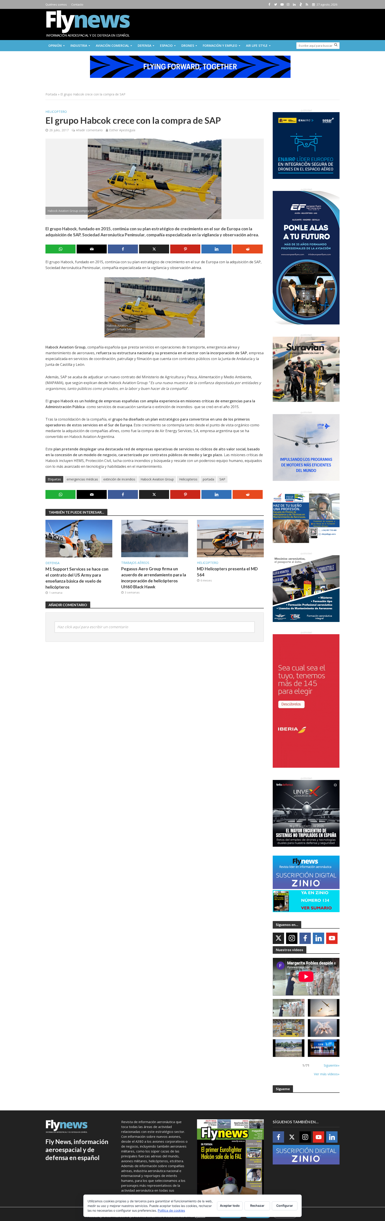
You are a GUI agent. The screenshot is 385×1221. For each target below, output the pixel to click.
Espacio (166, 45)
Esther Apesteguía (122, 130)
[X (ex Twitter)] (278, 938)
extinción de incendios (119, 479)
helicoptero (56, 111)
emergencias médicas (82, 479)
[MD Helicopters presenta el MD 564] (230, 538)
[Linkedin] (318, 938)
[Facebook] (305, 938)
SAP (222, 479)
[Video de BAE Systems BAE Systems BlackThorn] (324, 1008)
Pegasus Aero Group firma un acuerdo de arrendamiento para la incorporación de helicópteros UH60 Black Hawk (153, 577)
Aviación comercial (112, 45)
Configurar (284, 1205)
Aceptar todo (230, 1205)
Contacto (77, 4)
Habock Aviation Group (157, 479)
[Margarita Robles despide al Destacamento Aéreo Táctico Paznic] (289, 1008)
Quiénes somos (56, 4)
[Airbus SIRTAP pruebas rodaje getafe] (289, 1048)
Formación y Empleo (220, 45)
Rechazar (257, 1205)
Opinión (55, 45)
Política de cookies (171, 1210)
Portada (51, 94)
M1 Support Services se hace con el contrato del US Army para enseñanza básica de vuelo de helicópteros (76, 577)
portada (208, 479)
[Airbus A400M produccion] (289, 1028)
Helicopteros (188, 479)
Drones (187, 45)
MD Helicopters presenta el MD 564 (227, 571)
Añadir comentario (89, 130)
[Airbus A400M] (324, 1028)
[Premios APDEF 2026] (324, 1048)
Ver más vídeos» (327, 1074)
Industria (78, 45)
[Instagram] (291, 938)
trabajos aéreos (135, 563)
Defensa (144, 45)
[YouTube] (332, 938)
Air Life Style (257, 45)
